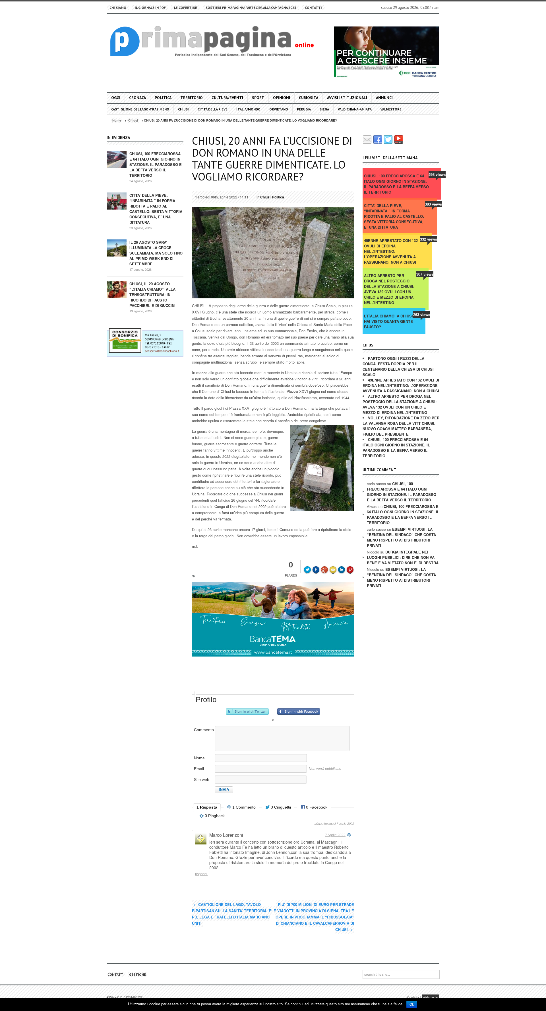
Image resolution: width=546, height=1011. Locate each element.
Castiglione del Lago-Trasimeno (140, 109)
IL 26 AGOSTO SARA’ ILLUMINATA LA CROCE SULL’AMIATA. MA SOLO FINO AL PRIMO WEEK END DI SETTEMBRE (156, 252)
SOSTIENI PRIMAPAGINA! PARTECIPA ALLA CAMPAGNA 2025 (251, 7)
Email (199, 768)
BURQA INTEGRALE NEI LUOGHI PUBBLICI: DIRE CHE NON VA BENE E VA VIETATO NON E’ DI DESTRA (403, 557)
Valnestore (391, 109)
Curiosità (308, 97)
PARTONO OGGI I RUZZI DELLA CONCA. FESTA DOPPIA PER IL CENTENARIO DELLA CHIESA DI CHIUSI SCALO (398, 366)
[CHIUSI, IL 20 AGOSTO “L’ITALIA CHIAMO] (117, 289)
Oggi (115, 97)
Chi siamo (117, 7)
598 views (437, 174)
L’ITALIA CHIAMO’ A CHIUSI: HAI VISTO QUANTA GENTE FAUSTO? (389, 321)
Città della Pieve (213, 109)
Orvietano (278, 109)
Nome (199, 758)
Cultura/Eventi (227, 97)
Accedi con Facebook (298, 711)
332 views (428, 239)
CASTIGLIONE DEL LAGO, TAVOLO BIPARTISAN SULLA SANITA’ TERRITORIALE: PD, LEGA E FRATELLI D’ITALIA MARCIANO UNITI (232, 914)
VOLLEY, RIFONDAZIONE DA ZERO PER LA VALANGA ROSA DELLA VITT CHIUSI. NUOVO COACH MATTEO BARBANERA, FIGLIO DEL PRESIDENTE (401, 426)
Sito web (201, 779)
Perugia (304, 109)
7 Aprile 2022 (335, 835)
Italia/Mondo (248, 109)
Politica (163, 97)
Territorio (191, 97)
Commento (204, 729)
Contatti (313, 7)
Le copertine (185, 7)
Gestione (137, 974)
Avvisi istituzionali (347, 97)
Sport (258, 97)
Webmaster (431, 997)
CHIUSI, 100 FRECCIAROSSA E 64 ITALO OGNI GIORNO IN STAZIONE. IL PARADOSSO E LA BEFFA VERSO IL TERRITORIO (155, 164)
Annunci (384, 97)
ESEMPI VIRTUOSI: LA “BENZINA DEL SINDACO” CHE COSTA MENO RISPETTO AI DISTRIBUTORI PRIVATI (401, 537)
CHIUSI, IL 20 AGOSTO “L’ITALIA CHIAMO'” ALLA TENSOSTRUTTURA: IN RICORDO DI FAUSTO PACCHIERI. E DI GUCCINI (152, 294)
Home (116, 120)
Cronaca (137, 97)
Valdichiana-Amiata (355, 109)
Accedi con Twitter (247, 711)
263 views (421, 314)
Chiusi (183, 109)
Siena (324, 109)
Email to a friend (334, 565)
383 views (433, 204)
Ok (412, 1004)
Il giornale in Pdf (150, 7)
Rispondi (201, 874)
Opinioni (281, 97)
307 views (424, 274)
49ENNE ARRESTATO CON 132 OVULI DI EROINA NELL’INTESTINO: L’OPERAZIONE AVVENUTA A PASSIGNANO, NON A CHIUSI (391, 251)
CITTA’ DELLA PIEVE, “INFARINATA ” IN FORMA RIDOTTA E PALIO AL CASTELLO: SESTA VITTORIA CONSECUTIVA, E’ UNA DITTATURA (155, 208)
